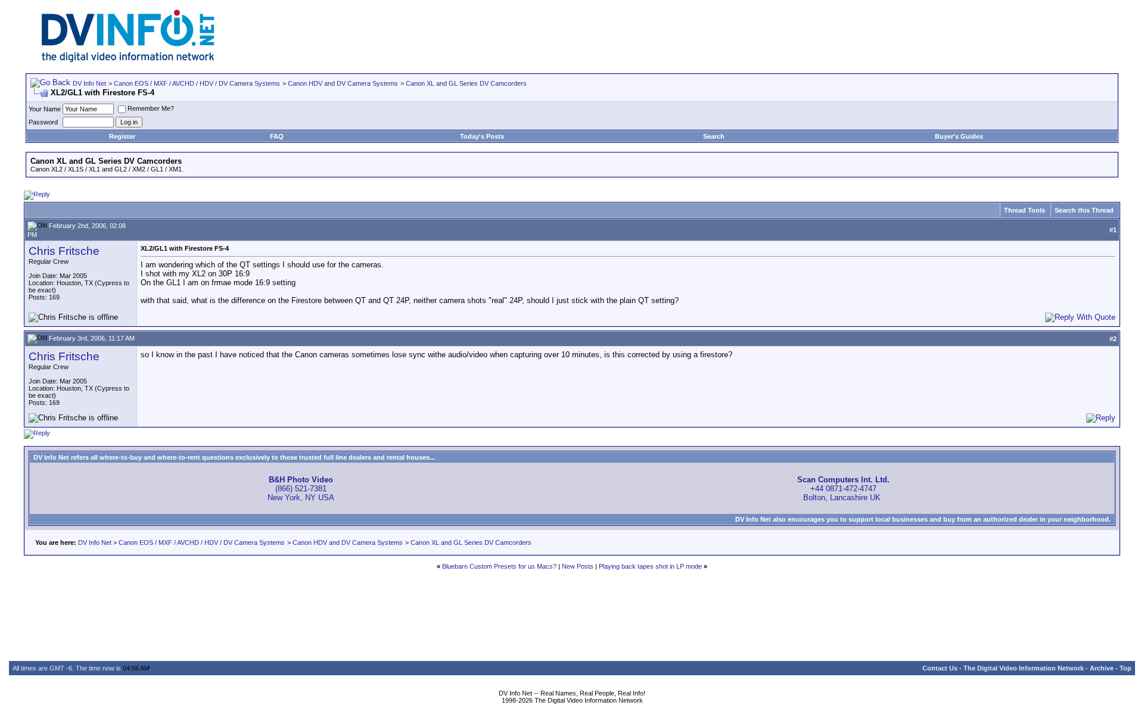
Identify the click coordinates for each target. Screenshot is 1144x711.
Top (1125, 668)
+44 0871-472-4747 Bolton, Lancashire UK (843, 488)
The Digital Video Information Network (1023, 668)
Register (122, 136)
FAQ (277, 136)
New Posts (577, 566)
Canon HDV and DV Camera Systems (343, 83)
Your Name (45, 109)
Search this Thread (1084, 210)
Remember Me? (151, 108)
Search (714, 136)
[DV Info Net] (128, 59)
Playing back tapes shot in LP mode (650, 566)
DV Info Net (89, 83)
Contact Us (940, 668)
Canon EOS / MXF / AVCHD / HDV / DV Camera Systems (197, 83)
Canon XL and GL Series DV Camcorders (466, 83)
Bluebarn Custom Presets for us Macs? (499, 566)
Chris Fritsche (64, 251)
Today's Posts (482, 136)
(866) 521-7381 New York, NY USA (301, 488)
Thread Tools (1024, 210)
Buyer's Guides (959, 136)
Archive (1102, 668)
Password (43, 122)
